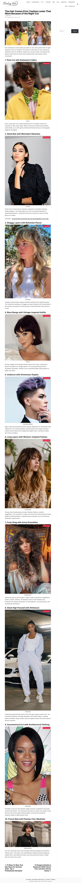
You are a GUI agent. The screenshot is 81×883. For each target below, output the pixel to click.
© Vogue (28, 206)
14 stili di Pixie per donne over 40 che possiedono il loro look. (30, 218)
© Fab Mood (27, 299)
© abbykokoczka (28, 594)
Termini (48, 879)
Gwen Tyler (8, 15)
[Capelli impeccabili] (11, 4)
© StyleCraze (28, 806)
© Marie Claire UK (28, 848)
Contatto (53, 879)
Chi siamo (28, 879)
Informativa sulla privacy (38, 879)
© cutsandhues (28, 509)
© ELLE (27, 121)
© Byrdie (28, 361)
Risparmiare (47, 63)
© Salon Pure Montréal (28, 424)
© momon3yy (28, 711)
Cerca (75, 31)
